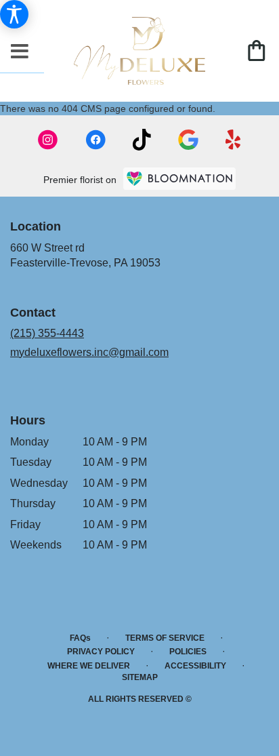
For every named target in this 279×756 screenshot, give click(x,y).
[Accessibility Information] (14, 14)
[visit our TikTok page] (142, 140)
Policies (188, 651)
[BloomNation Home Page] (179, 178)
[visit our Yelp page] (233, 140)
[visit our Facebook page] (95, 140)
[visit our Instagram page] (48, 140)
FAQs (80, 638)
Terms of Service (165, 638)
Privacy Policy (101, 651)
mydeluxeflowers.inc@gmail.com (89, 352)
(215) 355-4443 (47, 333)
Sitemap (140, 677)
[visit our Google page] (188, 140)
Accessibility (195, 666)
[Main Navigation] (19, 52)
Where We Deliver (88, 666)
